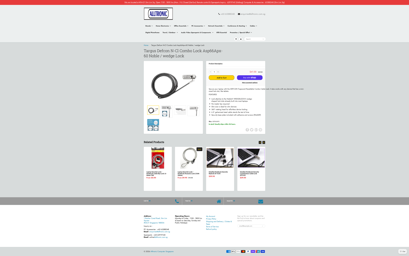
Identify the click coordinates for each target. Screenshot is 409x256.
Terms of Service (212, 226)
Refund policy (211, 229)
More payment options (249, 82)
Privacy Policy (211, 219)
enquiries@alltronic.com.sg (253, 14)
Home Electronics (162, 26)
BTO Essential (222, 32)
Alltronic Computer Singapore (162, 251)
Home (146, 45)
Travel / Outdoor (169, 32)
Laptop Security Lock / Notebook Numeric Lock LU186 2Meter (188, 173)
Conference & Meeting (236, 26)
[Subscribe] (262, 226)
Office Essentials (180, 26)
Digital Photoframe (152, 32)
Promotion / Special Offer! (240, 32)
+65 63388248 (228, 14)
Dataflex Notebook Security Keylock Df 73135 (218, 173)
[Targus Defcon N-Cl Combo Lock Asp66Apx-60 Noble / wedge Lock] (173, 83)
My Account (210, 216)
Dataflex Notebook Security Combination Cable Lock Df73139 (249, 173)
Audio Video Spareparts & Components (196, 32)
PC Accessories (197, 26)
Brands (148, 26)
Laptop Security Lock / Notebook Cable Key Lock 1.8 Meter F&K (156, 173)
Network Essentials (215, 26)
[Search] (263, 39)
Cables (252, 26)
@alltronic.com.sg (161, 237)
